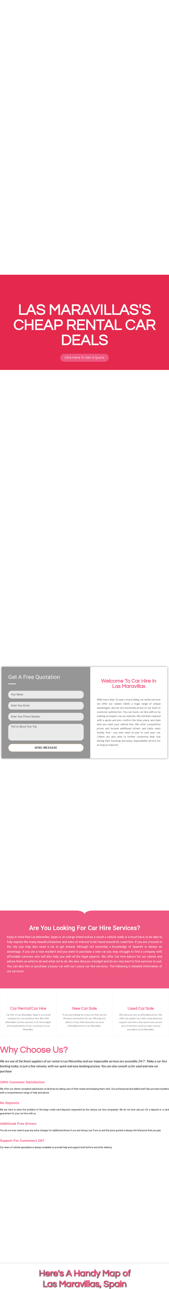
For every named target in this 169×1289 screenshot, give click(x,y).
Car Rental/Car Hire (28, 1008)
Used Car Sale (141, 1008)
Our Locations (127, 8)
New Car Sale (84, 1008)
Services (104, 8)
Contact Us (150, 8)
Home (73, 8)
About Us (88, 8)
